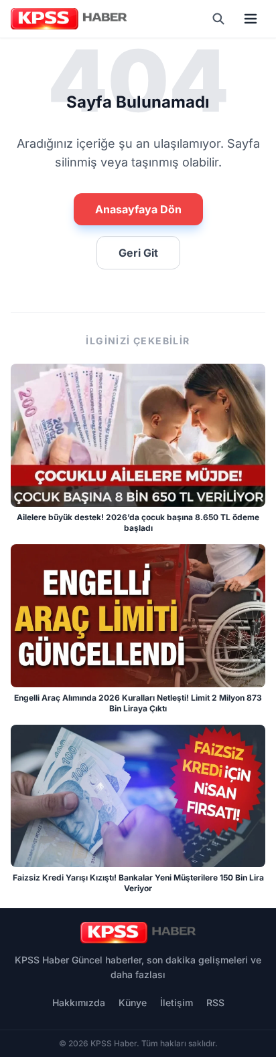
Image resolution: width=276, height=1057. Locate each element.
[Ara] (218, 18)
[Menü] (250, 18)
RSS (215, 1002)
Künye (133, 1002)
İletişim (176, 1002)
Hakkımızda (78, 1002)
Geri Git (138, 252)
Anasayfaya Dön (138, 209)
